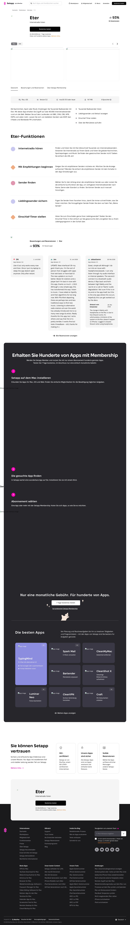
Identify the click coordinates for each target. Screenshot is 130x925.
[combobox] (122, 920)
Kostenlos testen (119, 3)
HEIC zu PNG (74, 899)
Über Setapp (24, 847)
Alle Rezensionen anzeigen (66, 336)
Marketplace (74, 3)
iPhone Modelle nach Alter (54, 881)
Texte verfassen (75, 837)
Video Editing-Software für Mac (31, 890)
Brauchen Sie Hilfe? (26, 919)
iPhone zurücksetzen (102, 899)
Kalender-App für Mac (27, 899)
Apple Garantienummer (78, 887)
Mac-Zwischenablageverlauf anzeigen (108, 869)
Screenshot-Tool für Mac (28, 902)
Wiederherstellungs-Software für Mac (31, 884)
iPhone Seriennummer (77, 872)
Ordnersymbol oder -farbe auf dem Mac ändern (111, 872)
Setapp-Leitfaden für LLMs (54, 869)
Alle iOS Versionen (51, 875)
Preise (22, 843)
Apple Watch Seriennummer (79, 884)
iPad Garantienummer (77, 893)
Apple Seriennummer (77, 869)
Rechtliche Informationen (29, 859)
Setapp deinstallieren (27, 856)
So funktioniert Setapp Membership (65, 608)
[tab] (14, 44)
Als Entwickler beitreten (53, 837)
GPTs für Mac (74, 905)
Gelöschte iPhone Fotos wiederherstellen (109, 875)
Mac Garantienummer (77, 890)
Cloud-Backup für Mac (28, 908)
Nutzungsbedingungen (40, 919)
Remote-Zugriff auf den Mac (105, 881)
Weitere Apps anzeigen (66, 713)
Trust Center (49, 834)
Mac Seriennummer (76, 875)
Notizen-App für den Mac (28, 893)
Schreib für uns (75, 840)
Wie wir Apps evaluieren (78, 834)
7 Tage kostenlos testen (66, 603)
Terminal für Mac (25, 896)
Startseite (15, 10)
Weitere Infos (16, 768)
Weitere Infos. (55, 36)
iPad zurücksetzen (101, 902)
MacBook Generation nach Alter (56, 878)
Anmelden (106, 3)
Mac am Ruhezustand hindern (105, 890)
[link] (97, 849)
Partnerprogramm (51, 843)
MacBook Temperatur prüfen (105, 893)
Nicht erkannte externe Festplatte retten (109, 878)
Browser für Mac (25, 881)
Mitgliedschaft (87, 3)
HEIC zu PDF (74, 902)
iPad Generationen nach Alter (55, 884)
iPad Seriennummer (77, 878)
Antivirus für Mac (26, 878)
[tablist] (17, 44)
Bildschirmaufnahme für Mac (30, 875)
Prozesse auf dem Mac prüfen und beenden (110, 887)
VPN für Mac (24, 869)
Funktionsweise (25, 840)
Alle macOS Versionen (52, 872)
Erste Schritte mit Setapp (28, 853)
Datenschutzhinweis (104, 843)
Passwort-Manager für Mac (29, 887)
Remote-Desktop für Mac (28, 905)
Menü (98, 3)
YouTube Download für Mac (29, 872)
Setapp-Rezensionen (52, 840)
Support (47, 831)
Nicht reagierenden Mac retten (106, 896)
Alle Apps (29, 10)
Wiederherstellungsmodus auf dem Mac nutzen (111, 884)
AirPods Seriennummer (78, 881)
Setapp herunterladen (27, 850)
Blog (46, 847)
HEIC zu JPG (74, 896)
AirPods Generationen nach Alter (56, 887)
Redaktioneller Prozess (78, 831)
